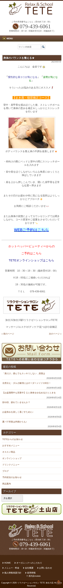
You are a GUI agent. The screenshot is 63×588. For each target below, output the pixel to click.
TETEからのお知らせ (12, 439)
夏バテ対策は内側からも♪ (14, 421)
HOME (7, 563)
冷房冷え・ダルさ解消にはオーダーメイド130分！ (26, 383)
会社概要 (29, 568)
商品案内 (6, 483)
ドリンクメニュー (10, 464)
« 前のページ (8, 333)
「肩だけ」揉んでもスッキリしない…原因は (23, 373)
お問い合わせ (45, 568)
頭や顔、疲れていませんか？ (16, 402)
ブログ (5, 471)
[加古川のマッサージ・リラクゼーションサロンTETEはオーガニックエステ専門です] (32, 14)
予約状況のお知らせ (12, 477)
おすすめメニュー (10, 445)
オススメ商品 (8, 452)
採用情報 (31, 573)
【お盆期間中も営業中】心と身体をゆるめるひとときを (29, 392)
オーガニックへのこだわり (29, 563)
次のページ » (55, 333)
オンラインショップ (12, 458)
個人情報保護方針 (12, 573)
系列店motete (34, 576)
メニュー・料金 (11, 568)
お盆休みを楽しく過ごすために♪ (17, 412)
